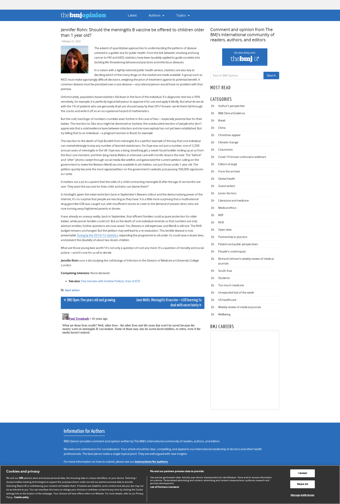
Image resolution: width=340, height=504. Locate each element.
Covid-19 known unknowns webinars (242, 157)
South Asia (225, 271)
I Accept (302, 473)
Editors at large (227, 164)
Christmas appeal (229, 135)
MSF (221, 215)
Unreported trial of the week (236, 292)
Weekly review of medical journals (239, 307)
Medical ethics (227, 208)
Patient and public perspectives (238, 244)
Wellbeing (224, 314)
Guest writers (72, 290)
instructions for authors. (151, 462)
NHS (221, 222)
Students (224, 278)
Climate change (228, 142)
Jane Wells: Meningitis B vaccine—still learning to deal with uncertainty (168, 302)
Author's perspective (231, 106)
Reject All (302, 484)
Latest (132, 15)
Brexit (221, 120)
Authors (155, 15)
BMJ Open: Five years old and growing (90, 300)
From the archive (229, 171)
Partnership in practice (232, 237)
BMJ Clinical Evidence (231, 113)
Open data (225, 229)
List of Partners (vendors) (164, 487)
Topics (181, 15)
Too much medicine (231, 285)
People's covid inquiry (232, 251)
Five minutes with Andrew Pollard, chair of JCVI (110, 281)
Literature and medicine (233, 200)
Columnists (225, 149)
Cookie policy (21, 497)
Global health (226, 179)
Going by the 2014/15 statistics (97, 235)
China (222, 128)
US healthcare (227, 300)
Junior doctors (227, 193)
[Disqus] (132, 361)
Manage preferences (302, 495)
